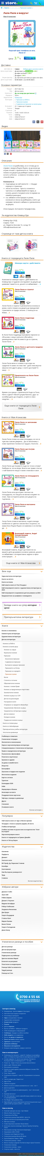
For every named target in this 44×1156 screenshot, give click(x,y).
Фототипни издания (9, 775)
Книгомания (6, 869)
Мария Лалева (7, 921)
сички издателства (35, 881)
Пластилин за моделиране (11, 964)
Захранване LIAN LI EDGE (11, 1132)
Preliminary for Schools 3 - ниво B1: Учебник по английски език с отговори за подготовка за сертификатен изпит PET (22, 1056)
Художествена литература (11, 636)
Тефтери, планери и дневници (13, 798)
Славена (5, 878)
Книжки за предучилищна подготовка (16, 689)
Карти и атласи (7, 777)
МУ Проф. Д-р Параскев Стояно (13, 863)
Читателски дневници (10, 732)
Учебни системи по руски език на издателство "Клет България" (21, 830)
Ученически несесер (10, 1145)
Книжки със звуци (10, 650)
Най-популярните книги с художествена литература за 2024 (21, 589)
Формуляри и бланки (9, 789)
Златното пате (7, 860)
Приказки (7, 656)
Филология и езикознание (11, 742)
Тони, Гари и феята (10, 1073)
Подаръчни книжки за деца (13, 720)
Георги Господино (8, 927)
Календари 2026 (7, 783)
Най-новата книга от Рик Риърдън (14, 585)
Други (4, 801)
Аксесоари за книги (9, 792)
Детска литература (8, 639)
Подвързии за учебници (10, 955)
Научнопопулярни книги (11, 834)
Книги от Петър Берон (10, 840)
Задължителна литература (11, 576)
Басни (6, 677)
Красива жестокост (10, 1094)
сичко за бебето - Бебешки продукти (16, 1028)
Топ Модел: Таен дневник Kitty (13, 1100)
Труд (3, 875)
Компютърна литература (11, 634)
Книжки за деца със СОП (12, 696)
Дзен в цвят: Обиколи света (12, 1065)
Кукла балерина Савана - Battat (13, 1138)
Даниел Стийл (7, 892)
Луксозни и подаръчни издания (13, 772)
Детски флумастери (9, 950)
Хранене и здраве (8, 760)
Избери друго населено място (33, 69)
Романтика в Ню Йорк (11, 1115)
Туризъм (5, 780)
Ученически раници (9, 953)
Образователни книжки (12, 683)
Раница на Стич (7, 973)
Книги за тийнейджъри (11, 726)
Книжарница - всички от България (17, 1011)
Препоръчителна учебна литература (15, 729)
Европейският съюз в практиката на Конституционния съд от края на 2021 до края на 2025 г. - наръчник (23, 1103)
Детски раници (7, 947)
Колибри (5, 866)
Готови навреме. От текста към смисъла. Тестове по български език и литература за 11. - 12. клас (20, 1060)
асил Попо (6, 924)
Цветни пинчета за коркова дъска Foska (16, 1119)
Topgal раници (7, 970)
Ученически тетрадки (9, 739)
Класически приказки (12, 659)
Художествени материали (12, 1020)
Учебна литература (9, 827)
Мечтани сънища (9, 1121)
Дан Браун (5, 912)
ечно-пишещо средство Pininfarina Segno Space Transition (22, 1143)
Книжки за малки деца (10, 647)
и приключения (12, 1041)
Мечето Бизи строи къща (12, 1113)
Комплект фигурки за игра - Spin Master (16, 1111)
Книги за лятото (7, 579)
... (11, 8)
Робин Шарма (7, 898)
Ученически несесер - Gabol (12, 1147)
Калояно (5, 851)
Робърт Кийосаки (8, 906)
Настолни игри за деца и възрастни (15, 1013)
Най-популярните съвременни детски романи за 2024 (21, 593)
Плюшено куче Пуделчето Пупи (14, 1134)
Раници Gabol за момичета (11, 967)
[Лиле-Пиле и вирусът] (22, 34)
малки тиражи (14, 1039)
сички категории (35, 810)
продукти (11, 1022)
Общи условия (23, 1155)
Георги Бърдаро (8, 915)
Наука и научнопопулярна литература (15, 745)
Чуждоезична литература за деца (15, 711)
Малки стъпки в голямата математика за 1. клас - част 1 (21, 1085)
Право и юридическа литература (14, 751)
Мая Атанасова (9, 16)
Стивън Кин (6, 918)
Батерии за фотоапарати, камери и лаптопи (17, 1048)
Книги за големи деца (10, 723)
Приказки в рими (26, 8)
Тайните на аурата (9, 1083)
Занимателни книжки (11, 693)
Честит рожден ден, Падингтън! (13, 1079)
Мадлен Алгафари (8, 904)
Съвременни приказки (12, 662)
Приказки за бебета (22, 100)
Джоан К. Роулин (8, 901)
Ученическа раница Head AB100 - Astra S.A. (17, 1117)
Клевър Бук (18, 98)
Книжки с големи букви (12, 686)
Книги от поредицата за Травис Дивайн (16, 837)
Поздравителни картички (11, 795)
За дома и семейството (10, 763)
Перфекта (5, 854)
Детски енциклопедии (11, 699)
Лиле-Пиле (8, 166)
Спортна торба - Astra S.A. (12, 1149)
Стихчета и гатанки (10, 680)
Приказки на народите (12, 671)
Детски (9, 1026)
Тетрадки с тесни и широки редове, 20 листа (18, 824)
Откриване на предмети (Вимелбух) (16, 705)
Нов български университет (12, 872)
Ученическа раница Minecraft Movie (15, 1136)
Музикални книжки (10, 653)
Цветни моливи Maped (10, 958)
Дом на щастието (9, 1088)
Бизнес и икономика (9, 631)
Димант (4, 857)
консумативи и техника (13, 1018)
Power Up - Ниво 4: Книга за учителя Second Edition (20, 1063)
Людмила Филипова (9, 909)
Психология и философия (11, 754)
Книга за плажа (7, 582)
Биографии (6, 769)
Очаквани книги (8, 807)
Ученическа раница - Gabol (12, 1140)
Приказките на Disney (12, 668)
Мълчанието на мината (11, 1067)
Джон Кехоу (6, 930)
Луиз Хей (5, 895)
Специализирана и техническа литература (17, 748)
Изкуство (5, 766)
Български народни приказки (15, 665)
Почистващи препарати (11, 1015)
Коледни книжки (9, 717)
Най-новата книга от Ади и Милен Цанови (17, 821)
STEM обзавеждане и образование (14, 1031)
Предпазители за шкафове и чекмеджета (17, 596)
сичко (13, 1037)
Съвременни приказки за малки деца (28, 104)
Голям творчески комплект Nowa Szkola (16, 1124)
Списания (5, 804)
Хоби (3, 786)
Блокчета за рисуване (9, 961)
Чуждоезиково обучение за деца (15, 708)
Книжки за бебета (9, 644)
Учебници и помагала (9, 736)
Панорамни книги (10, 702)
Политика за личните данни (36, 1155)
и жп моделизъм (13, 1035)
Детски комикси (9, 714)
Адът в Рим (7, 1081)
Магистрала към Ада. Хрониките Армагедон (17, 1130)
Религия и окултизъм (9, 757)
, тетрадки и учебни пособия (16, 1033)
